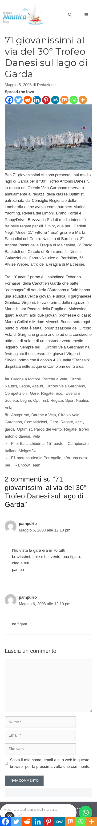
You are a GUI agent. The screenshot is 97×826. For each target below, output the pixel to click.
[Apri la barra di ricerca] (70, 15)
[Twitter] (18, 100)
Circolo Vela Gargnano (65, 386)
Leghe (25, 400)
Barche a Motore (25, 379)
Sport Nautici (76, 400)
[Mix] (64, 100)
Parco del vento (48, 429)
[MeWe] (55, 100)
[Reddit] (28, 100)
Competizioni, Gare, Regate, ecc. (34, 393)
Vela (8, 407)
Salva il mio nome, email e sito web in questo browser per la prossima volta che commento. (50, 763)
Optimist (40, 400)
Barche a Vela (55, 379)
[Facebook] (9, 100)
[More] (83, 100)
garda (10, 429)
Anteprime (20, 415)
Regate (56, 400)
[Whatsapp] (73, 100)
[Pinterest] (46, 100)
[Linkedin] (37, 100)
